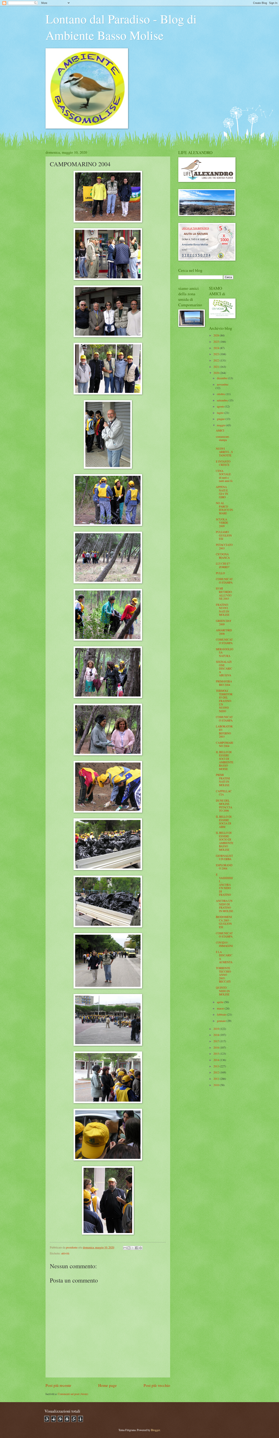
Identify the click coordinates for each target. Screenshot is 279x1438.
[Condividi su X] (133, 1248)
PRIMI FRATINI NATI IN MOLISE (223, 780)
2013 (216, 1066)
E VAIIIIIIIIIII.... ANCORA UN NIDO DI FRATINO (224, 885)
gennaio (222, 1021)
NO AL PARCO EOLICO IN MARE (224, 508)
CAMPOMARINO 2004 (224, 744)
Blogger (155, 1430)
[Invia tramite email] (125, 1248)
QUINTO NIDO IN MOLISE (223, 991)
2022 (216, 360)
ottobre (221, 394)
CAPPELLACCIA (224, 793)
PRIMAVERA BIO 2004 (224, 683)
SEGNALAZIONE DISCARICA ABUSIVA (224, 668)
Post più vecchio (157, 1385)
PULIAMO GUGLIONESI (224, 535)
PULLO (220, 573)
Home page (107, 1385)
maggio (221, 425)
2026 (216, 335)
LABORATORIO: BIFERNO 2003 (224, 731)
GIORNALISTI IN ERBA (224, 857)
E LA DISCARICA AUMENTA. (224, 957)
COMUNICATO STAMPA (224, 580)
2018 (216, 1035)
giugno (221, 419)
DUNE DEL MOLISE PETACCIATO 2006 (224, 806)
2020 (216, 373)
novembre (222, 384)
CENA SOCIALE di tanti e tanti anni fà (224, 476)
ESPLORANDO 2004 (224, 867)
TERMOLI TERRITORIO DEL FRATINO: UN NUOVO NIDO (224, 701)
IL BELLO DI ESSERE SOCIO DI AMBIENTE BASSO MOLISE (224, 841)
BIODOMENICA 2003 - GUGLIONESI (224, 922)
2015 (216, 1054)
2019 (216, 1029)
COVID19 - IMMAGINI (224, 944)
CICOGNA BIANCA (223, 556)
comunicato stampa (222, 438)
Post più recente (58, 1385)
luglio (220, 413)
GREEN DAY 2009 (223, 622)
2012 (216, 1072)
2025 (216, 342)
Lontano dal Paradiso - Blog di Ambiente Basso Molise (121, 27)
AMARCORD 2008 (224, 632)
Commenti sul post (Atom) (73, 1394)
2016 (216, 1047)
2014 (216, 1060)
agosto (221, 406)
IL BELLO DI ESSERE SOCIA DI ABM (224, 822)
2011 (216, 1079)
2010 (216, 1085)
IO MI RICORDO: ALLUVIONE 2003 (224, 593)
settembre (223, 400)
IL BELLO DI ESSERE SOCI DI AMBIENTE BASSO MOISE (224, 760)
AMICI (220, 430)
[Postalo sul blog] (129, 1248)
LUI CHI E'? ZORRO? (223, 565)
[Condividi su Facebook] (137, 1248)
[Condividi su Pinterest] (140, 1248)
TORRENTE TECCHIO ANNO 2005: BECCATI (223, 974)
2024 (216, 348)
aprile (220, 1002)
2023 (216, 354)
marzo (221, 1008)
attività (65, 1253)
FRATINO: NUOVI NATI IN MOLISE (222, 610)
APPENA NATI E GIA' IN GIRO (222, 492)
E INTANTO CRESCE (223, 463)
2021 (216, 367)
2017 (216, 1041)
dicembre (222, 378)
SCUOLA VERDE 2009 (222, 522)
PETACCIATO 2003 (224, 546)
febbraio (222, 1014)
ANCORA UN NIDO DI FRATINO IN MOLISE (224, 906)
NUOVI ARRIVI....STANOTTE (224, 452)
